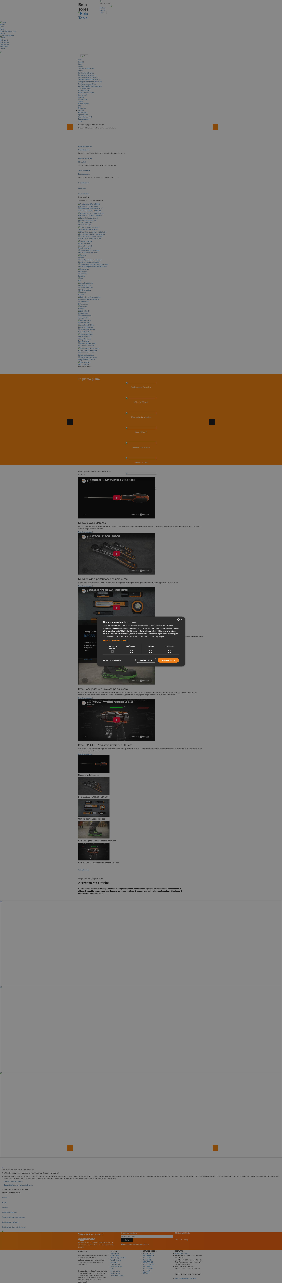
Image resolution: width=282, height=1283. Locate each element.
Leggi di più (159, 636)
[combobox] (178, 619)
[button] (141, 640)
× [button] (181, 619)
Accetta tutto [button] (168, 660)
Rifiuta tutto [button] (146, 660)
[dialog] (141, 641)
